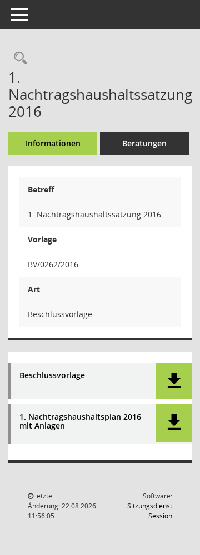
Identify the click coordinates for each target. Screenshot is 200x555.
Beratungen (144, 143)
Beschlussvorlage (52, 375)
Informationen (53, 143)
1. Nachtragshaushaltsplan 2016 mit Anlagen (80, 422)
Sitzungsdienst (149, 511)
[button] (174, 381)
